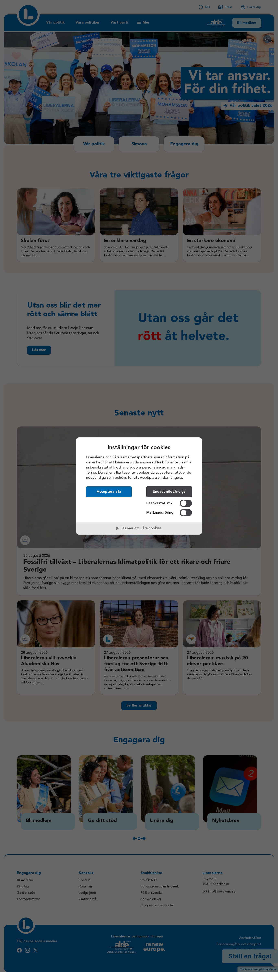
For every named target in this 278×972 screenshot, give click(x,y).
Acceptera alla (109, 492)
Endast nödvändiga (169, 492)
